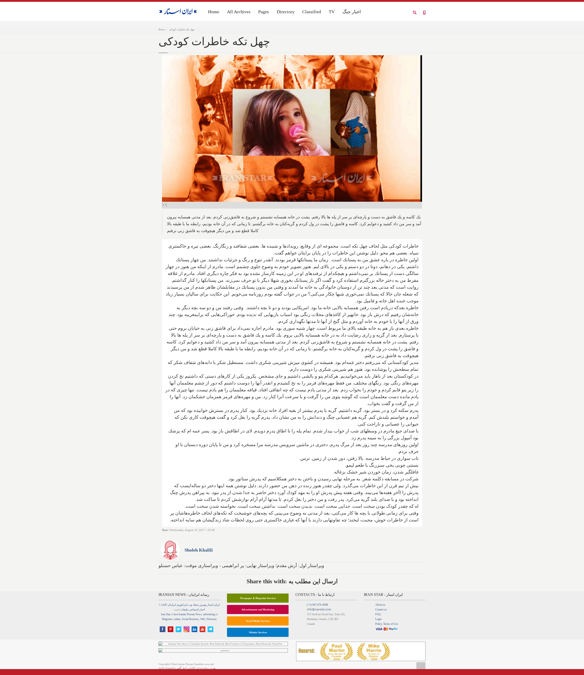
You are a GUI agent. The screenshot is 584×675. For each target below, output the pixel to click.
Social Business (190, 619)
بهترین (202, 604)
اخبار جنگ (351, 11)
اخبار (202, 609)
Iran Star (165, 614)
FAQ (378, 614)
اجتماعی (194, 609)
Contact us (381, 609)
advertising (209, 614)
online (177, 619)
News (199, 614)
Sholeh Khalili (199, 549)
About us (380, 604)
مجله (195, 604)
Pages (263, 11)
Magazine (167, 619)
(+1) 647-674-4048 (317, 604)
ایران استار (213, 604)
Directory (286, 11)
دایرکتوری (182, 604)
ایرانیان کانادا (168, 604)
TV (332, 11)
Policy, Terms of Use (386, 623)
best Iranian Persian (184, 614)
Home (162, 29)
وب (190, 604)
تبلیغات (184, 609)
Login (378, 619)
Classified (311, 11)
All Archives (238, 11)
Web (202, 619)
